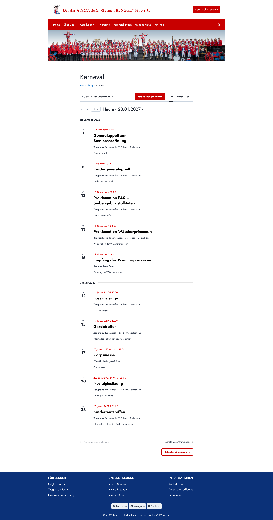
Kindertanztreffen (109, 412)
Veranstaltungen (122, 25)
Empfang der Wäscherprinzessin (122, 260)
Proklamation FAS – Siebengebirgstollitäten (114, 200)
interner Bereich (117, 495)
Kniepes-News (143, 25)
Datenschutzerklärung (181, 489)
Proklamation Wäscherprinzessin (122, 231)
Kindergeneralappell (111, 169)
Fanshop (159, 25)
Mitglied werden (57, 484)
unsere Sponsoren (118, 484)
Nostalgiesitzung (108, 383)
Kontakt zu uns (177, 484)
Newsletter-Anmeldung (61, 495)
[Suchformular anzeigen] (218, 24)
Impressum (175, 495)
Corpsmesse (104, 355)
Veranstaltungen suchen (150, 96)
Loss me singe (105, 298)
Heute (95, 109)
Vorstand (105, 25)
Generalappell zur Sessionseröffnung (109, 138)
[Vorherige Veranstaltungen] (81, 109)
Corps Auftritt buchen (206, 9)
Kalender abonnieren (175, 452)
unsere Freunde (117, 489)
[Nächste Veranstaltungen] (87, 109)
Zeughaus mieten (58, 489)
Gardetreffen (105, 326)
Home (56, 25)
